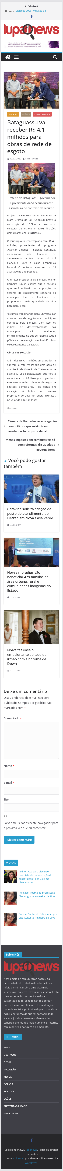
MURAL (8, 1076)
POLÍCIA (8, 1084)
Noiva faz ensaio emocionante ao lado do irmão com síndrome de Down (27, 657)
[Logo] (31, 963)
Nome (9, 766)
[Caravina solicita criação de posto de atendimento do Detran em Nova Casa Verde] (31, 477)
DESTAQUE (13, 114)
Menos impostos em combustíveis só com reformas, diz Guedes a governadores (30, 445)
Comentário (13, 718)
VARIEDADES (11, 1113)
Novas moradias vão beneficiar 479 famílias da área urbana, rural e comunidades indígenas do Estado (29, 581)
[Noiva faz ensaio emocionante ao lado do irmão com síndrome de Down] (31, 612)
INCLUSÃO (10, 1069)
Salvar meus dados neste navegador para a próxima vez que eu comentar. (31, 825)
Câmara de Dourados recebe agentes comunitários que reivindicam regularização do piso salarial (32, 426)
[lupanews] (8, 57)
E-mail (9, 783)
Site (6, 799)
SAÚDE (8, 1098)
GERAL (7, 1062)
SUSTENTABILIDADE (42, 114)
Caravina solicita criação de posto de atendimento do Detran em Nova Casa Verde (30, 513)
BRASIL (8, 1047)
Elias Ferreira (31, 158)
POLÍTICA (26, 114)
